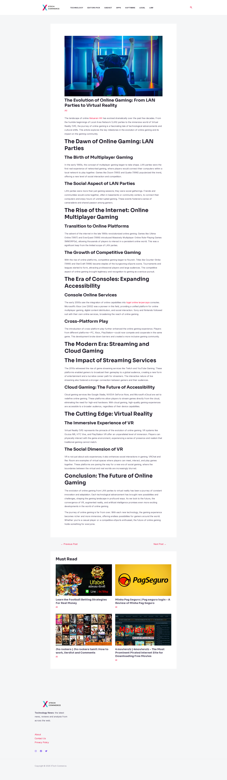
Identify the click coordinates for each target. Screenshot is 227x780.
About (38, 734)
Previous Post (69, 544)
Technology (76, 8)
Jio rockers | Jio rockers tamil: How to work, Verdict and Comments (82, 651)
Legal (142, 8)
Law (151, 8)
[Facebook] (41, 751)
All (66, 110)
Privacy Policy (42, 742)
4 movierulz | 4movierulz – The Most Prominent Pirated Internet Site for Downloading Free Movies (139, 653)
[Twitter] (46, 751)
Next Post (160, 544)
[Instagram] (36, 751)
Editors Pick (93, 8)
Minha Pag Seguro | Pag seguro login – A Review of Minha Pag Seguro (142, 601)
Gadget (108, 8)
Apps (118, 8)
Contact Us (40, 738)
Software (130, 8)
